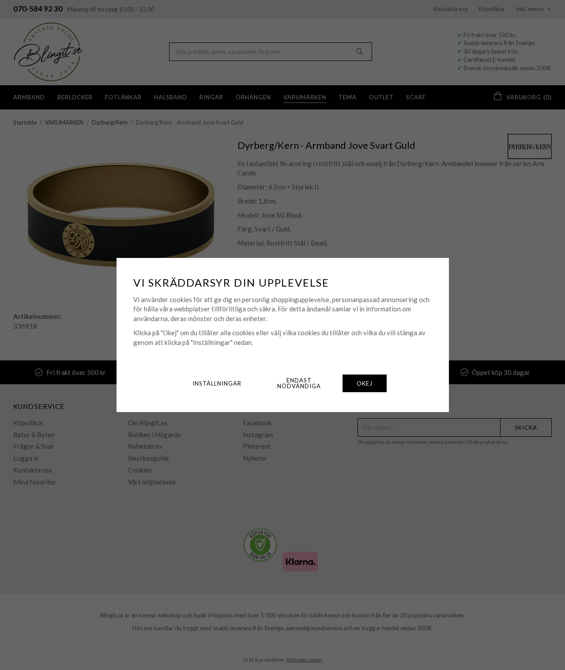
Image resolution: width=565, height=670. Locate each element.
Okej (365, 383)
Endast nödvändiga (299, 383)
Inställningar (216, 383)
